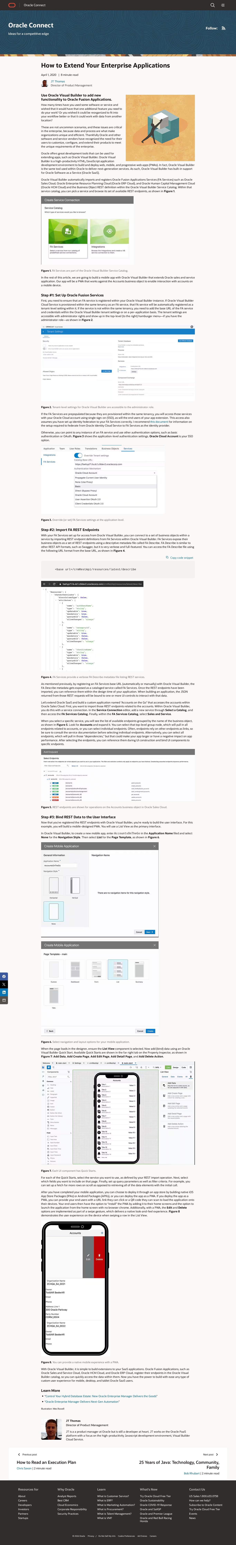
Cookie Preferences (126, 1536)
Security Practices (68, 1513)
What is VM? (104, 1518)
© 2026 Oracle (78, 1536)
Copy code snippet (181, 558)
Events (193, 1513)
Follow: (212, 28)
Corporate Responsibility (72, 1509)
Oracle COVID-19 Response (156, 1505)
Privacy (91, 1536)
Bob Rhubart (192, 1473)
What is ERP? (105, 1500)
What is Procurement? (110, 1509)
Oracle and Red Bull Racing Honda (156, 1519)
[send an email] (4, 1000)
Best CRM (63, 1500)
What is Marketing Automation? (116, 1505)
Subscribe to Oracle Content (205, 1505)
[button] (212, 5)
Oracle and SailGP (150, 1509)
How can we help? (199, 1500)
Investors (23, 1509)
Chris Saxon (24, 1468)
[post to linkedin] (4, 992)
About (21, 1496)
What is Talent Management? (114, 1513)
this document (159, 421)
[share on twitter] (4, 984)
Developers (25, 1505)
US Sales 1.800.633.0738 (203, 1496)
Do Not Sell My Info (106, 1536)
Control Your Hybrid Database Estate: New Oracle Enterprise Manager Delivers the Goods (101, 1396)
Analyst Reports (67, 1496)
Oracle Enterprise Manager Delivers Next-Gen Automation (82, 1401)
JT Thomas (58, 81)
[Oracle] (12, 5)
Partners (23, 1513)
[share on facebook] (4, 976)
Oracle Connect (34, 5)
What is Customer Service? (113, 1496)
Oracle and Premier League (156, 1513)
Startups (23, 1518)
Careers (22, 1500)
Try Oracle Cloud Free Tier (155, 1496)
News (192, 1518)
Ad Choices (142, 1536)
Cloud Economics (68, 1505)
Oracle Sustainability (152, 1500)
